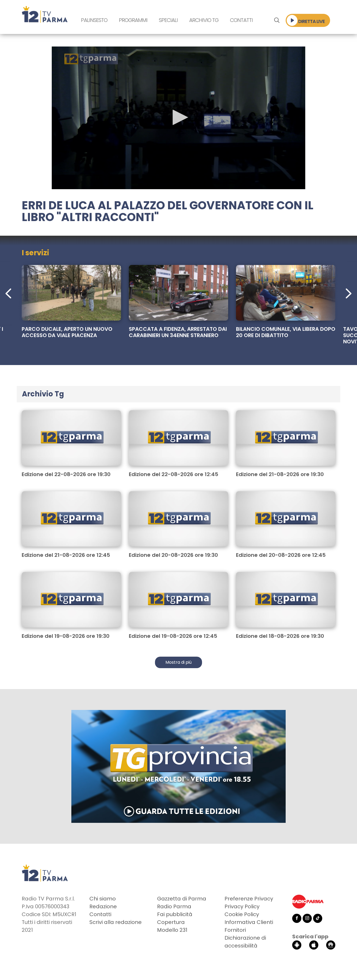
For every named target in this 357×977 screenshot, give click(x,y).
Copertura (171, 922)
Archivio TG (203, 20)
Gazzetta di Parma (181, 898)
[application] (178, 118)
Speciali (168, 20)
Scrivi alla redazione (115, 922)
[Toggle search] (277, 20)
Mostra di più (178, 662)
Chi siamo (102, 898)
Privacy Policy (242, 906)
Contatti (241, 20)
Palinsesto (94, 20)
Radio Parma (174, 906)
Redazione (103, 906)
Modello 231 (172, 930)
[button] (178, 117)
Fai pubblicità (174, 914)
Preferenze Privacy (248, 898)
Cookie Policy (241, 914)
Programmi (133, 20)
